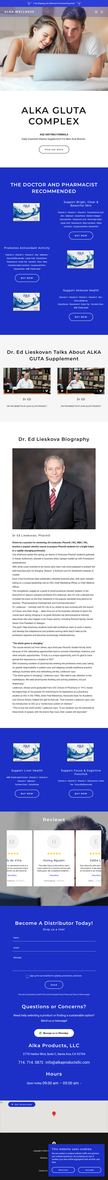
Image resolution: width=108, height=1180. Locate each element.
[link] (19, 12)
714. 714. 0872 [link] (30, 1062)
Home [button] (44, 1158)
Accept (90, 1170)
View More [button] (11, 875)
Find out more (54, 149)
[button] (102, 12)
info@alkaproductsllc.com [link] (68, 1062)
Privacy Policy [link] (63, 994)
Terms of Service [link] (79, 994)
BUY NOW (81, 235)
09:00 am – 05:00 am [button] (60, 1083)
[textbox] (54, 938)
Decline (63, 1170)
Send (54, 985)
